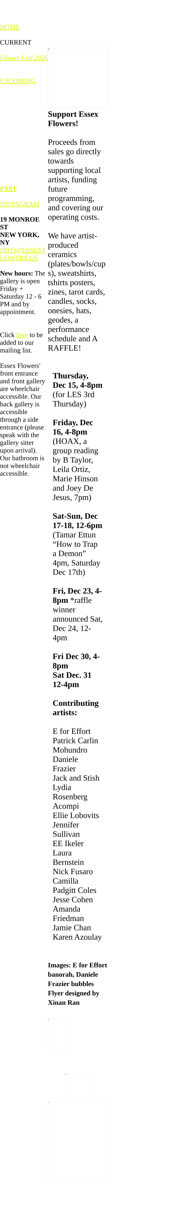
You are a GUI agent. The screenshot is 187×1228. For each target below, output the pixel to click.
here (22, 335)
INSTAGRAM (19, 204)
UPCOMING (18, 80)
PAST (8, 188)
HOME (10, 27)
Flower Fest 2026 (24, 57)
